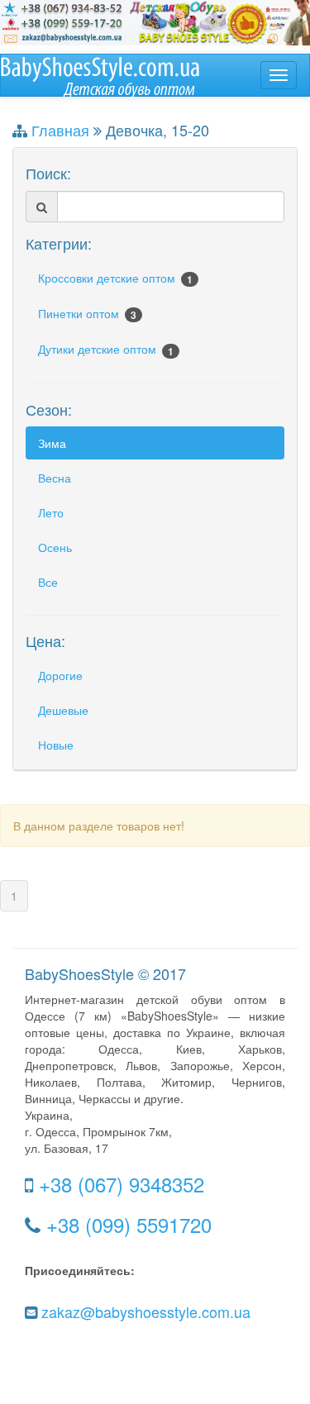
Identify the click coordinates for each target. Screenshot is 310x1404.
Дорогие (60, 675)
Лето (51, 512)
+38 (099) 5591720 (129, 1224)
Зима (52, 443)
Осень (55, 547)
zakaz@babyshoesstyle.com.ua (145, 1311)
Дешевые (63, 710)
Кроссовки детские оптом (115, 278)
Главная (60, 129)
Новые (56, 744)
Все (48, 581)
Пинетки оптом (87, 313)
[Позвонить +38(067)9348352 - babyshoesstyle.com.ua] (155, 20)
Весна (54, 477)
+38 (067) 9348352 (121, 1183)
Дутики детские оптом (106, 349)
